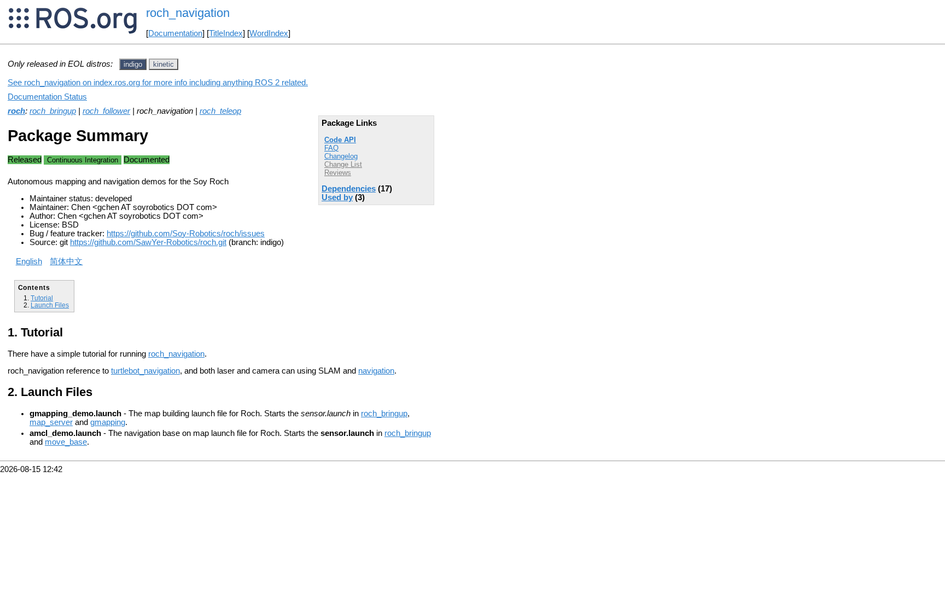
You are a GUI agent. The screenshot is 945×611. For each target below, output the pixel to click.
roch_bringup (53, 111)
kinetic (163, 64)
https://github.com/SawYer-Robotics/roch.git (148, 242)
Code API (340, 140)
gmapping (107, 422)
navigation (376, 370)
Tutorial (42, 297)
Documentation (175, 33)
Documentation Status (47, 96)
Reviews (337, 172)
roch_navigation (176, 354)
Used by (337, 197)
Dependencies (349, 188)
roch (16, 111)
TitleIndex (226, 33)
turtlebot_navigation (145, 370)
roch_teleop (220, 111)
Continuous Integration (82, 160)
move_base (66, 442)
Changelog (341, 156)
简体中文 (66, 261)
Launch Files (50, 305)
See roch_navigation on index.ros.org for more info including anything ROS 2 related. (158, 82)
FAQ (331, 148)
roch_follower (106, 111)
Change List (343, 164)
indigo (133, 64)
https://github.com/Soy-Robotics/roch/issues (186, 233)
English (29, 261)
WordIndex (268, 33)
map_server (51, 422)
